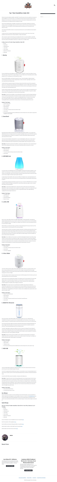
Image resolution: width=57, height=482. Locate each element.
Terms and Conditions (22, 477)
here (23, 419)
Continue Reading (28, 470)
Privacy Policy (29, 477)
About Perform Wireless (41, 477)
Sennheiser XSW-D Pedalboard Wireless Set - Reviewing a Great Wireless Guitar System (28, 461)
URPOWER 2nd (31, 396)
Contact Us (34, 477)
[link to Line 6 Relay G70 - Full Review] (10, 452)
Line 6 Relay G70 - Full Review (10, 459)
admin (11, 435)
